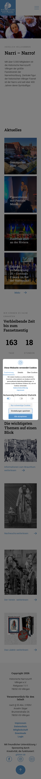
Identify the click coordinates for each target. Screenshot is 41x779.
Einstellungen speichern (20, 411)
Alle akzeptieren (20, 416)
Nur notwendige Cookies (20, 405)
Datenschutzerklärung (20, 388)
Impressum (20, 390)
